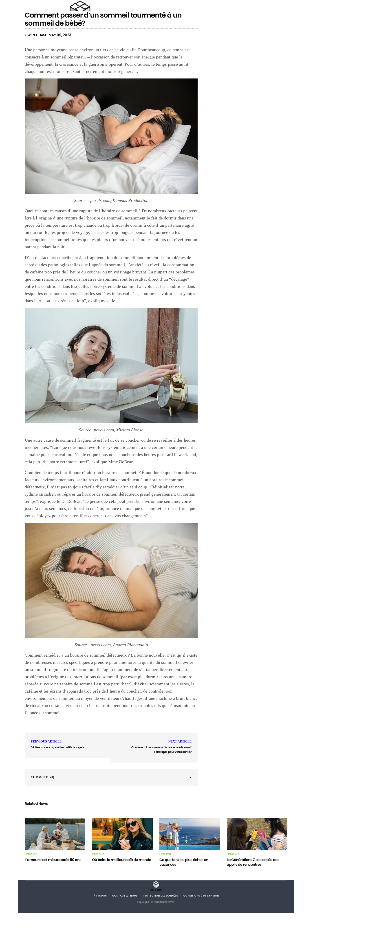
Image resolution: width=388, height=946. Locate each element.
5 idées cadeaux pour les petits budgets (57, 747)
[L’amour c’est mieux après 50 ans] (55, 834)
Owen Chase (36, 35)
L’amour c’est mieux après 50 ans (53, 859)
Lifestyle (31, 854)
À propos (100, 895)
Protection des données (160, 895)
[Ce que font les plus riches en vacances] (189, 834)
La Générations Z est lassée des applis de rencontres (253, 862)
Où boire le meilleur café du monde (121, 859)
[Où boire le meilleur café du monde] (122, 834)
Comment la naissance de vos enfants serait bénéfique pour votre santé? (161, 749)
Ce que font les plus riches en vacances (183, 862)
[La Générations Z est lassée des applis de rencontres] (257, 834)
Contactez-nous (124, 895)
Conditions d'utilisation (201, 895)
